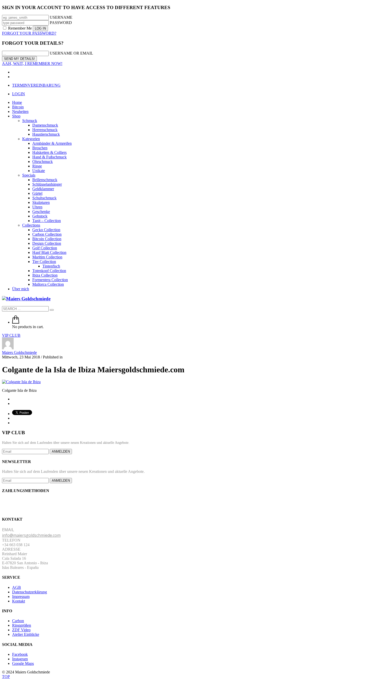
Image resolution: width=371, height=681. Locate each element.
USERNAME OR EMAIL (71, 53)
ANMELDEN (61, 451)
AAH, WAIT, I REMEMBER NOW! (32, 63)
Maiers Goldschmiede (19, 352)
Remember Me (20, 28)
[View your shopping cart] (15, 322)
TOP (6, 676)
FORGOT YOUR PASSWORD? (29, 33)
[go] (52, 310)
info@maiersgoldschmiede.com (31, 535)
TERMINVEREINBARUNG (36, 85)
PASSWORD (61, 22)
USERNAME (61, 17)
